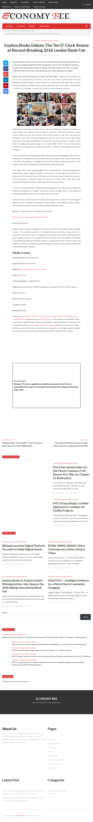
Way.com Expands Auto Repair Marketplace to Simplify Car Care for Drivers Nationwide (49, 644)
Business (9, 26)
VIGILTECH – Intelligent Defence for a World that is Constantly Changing (68, 584)
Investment (44, 26)
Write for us (6, 7)
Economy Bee (20, 815)
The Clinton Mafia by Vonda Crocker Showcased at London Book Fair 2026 (70, 444)
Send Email (22, 275)
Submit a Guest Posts (22, 7)
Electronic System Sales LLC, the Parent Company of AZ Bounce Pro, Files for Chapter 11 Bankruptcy (44, 637)
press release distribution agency (42, 325)
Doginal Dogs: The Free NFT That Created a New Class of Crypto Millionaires (22, 444)
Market (32, 26)
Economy (21, 26)
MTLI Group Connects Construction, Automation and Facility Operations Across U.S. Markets (51, 656)
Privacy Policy (53, 2)
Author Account (39, 7)
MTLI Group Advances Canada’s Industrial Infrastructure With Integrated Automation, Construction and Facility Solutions (48, 663)
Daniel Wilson (54, 55)
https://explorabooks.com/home (33, 269)
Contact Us (25, 2)
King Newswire (46, 319)
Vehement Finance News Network (46, 40)
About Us (13, 2)
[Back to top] (86, 815)
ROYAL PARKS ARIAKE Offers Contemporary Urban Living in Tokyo (66, 549)
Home (4, 2)
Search (88, 4)
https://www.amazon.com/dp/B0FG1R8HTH (30, 217)
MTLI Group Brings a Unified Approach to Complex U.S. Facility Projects (70, 507)
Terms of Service (39, 2)
